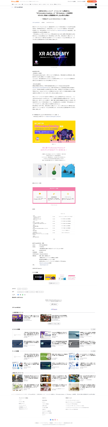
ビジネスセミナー (21, 291)
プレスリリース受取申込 (46, 411)
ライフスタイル (35, 4)
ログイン (43, 402)
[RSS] (57, 419)
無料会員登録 (44, 400)
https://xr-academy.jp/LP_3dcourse (53, 116)
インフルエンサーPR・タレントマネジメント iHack (75, 405)
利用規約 (51, 422)
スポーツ (40, 4)
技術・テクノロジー (39, 291)
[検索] (96, 4)
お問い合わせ (54, 304)
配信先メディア (21, 403)
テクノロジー (24, 288)
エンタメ (16, 4)
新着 (13, 4)
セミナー (43, 414)
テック (48, 4)
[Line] (22, 294)
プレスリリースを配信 (72, 1)
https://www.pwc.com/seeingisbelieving (40, 87)
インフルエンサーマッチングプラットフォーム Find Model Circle (77, 407)
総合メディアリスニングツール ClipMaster (73, 402)
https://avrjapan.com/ (44, 264)
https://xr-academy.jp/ (62, 30)
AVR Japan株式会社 (36, 22)
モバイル (51, 4)
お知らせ (43, 409)
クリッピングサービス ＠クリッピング (72, 400)
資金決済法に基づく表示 (68, 422)
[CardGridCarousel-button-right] (75, 277)
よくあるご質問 (45, 407)
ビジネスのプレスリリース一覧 (20, 394)
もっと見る (93, 329)
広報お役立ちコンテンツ (23, 408)
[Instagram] (55, 419)
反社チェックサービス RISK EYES (72, 409)
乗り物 (55, 4)
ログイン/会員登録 (92, 1)
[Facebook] (18, 294)
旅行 (22, 4)
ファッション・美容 (27, 4)
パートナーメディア (22, 405)
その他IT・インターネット (30, 291)
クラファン (59, 4)
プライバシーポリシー (58, 422)
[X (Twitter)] (20, 294)
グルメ (19, 4)
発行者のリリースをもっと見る (54, 323)
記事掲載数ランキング (23, 407)
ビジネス (44, 4)
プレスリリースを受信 (81, 1)
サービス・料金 (21, 401)
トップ (12, 394)
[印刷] (24, 294)
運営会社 (37, 422)
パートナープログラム (44, 422)
